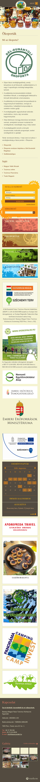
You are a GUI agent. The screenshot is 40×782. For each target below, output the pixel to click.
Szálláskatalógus (10, 154)
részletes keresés (30, 204)
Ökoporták (7, 145)
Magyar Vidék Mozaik (11, 166)
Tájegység (7, 190)
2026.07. (5, 468)
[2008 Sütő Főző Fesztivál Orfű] (7, 751)
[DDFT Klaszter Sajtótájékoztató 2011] (7, 765)
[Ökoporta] (24, 765)
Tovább (32, 514)
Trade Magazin (9, 176)
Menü (32, 3)
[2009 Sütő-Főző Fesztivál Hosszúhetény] (7, 758)
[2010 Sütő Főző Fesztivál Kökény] (24, 758)
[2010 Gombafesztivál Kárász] (16, 758)
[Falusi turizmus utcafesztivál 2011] (16, 765)
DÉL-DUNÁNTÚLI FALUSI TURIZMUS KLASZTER (21, 5)
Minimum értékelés (10, 195)
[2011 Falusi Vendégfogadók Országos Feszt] (33, 758)
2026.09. (35, 468)
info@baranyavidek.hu (15, 734)
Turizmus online (9, 169)
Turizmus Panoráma (11, 173)
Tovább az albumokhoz (29, 743)
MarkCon (32, 778)
